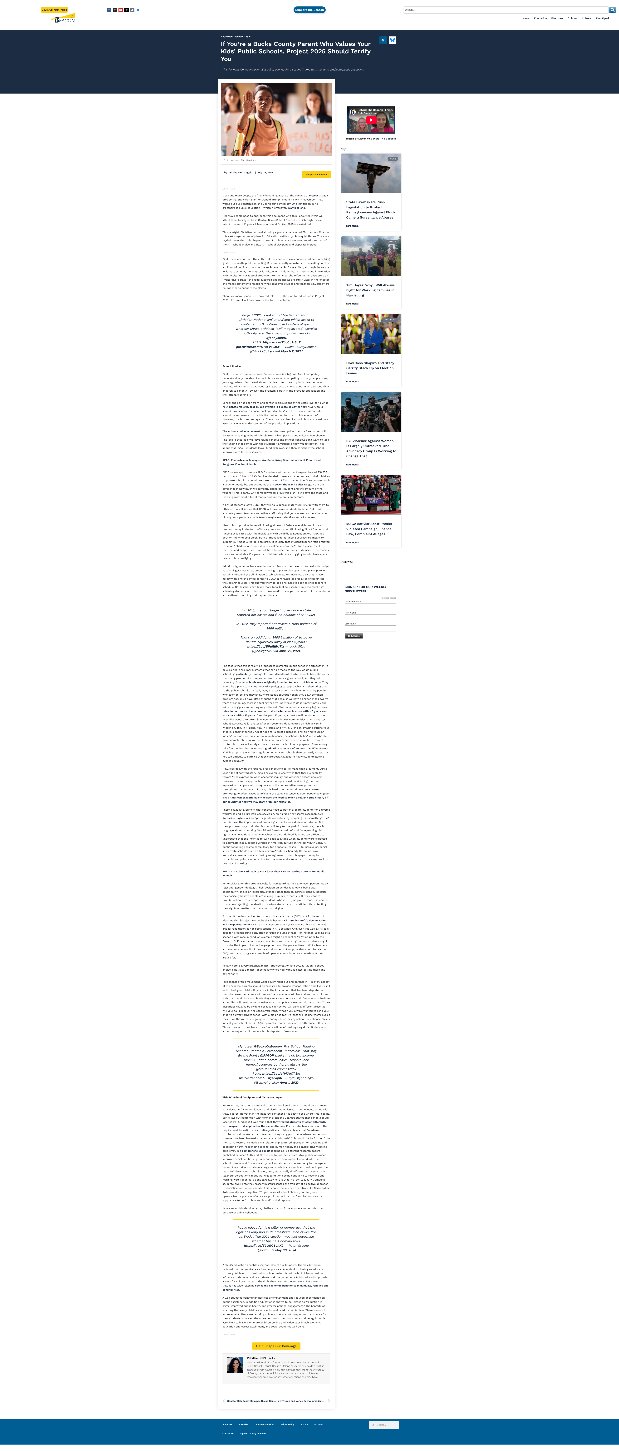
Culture (586, 18)
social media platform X (281, 267)
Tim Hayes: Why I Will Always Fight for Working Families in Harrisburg (370, 290)
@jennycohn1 (276, 338)
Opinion (573, 18)
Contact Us (228, 1433)
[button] (383, 40)
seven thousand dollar (289, 484)
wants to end (296, 207)
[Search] (612, 10)
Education (540, 18)
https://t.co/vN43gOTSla (281, 1073)
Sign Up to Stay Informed (253, 1433)
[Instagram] (115, 10)
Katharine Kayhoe (233, 818)
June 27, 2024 (289, 651)
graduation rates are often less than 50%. (292, 748)
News (526, 18)
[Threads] (126, 10)
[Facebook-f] (109, 10)
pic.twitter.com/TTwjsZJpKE (261, 1078)
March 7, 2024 (292, 351)
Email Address (353, 601)
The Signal (602, 18)
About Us (227, 1424)
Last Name (350, 623)
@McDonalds (266, 1069)
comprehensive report (256, 1150)
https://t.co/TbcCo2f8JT (281, 342)
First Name (350, 612)
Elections (557, 18)
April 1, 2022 (289, 1082)
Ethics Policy (287, 1424)
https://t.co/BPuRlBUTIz (265, 646)
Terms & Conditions (265, 1424)
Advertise (243, 1424)
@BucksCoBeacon (268, 1046)
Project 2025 (317, 195)
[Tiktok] (132, 10)
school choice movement (244, 431)
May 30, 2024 (285, 1250)
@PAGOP (267, 1055)
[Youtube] (120, 10)
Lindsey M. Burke (305, 236)
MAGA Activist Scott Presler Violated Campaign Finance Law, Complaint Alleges (369, 529)
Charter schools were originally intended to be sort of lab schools (278, 682)
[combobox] (506, 10)
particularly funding (248, 674)
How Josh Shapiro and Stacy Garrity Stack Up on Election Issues (370, 368)
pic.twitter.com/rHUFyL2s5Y (258, 347)
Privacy (304, 1424)
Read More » (352, 226)
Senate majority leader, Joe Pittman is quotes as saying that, (268, 406)
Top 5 (247, 36)
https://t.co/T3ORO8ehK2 (263, 1245)
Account (318, 1424)
